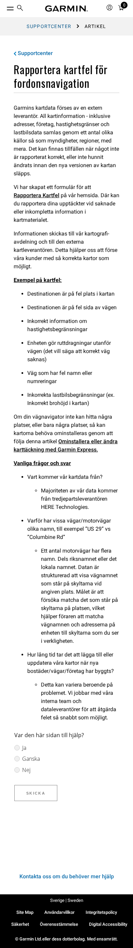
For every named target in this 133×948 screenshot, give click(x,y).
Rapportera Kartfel (36, 195)
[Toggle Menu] (4, 7)
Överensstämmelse (59, 924)
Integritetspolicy (101, 912)
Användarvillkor (59, 912)
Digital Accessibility (108, 924)
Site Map (24, 912)
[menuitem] (20, 8)
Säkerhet (20, 924)
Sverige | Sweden (66, 900)
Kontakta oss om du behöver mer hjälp (66, 876)
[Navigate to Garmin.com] (66, 8)
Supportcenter (49, 26)
